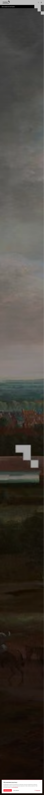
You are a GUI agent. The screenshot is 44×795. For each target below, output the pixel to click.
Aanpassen (38, 790)
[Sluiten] (40, 782)
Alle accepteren (7, 790)
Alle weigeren (16, 790)
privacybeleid (15, 787)
